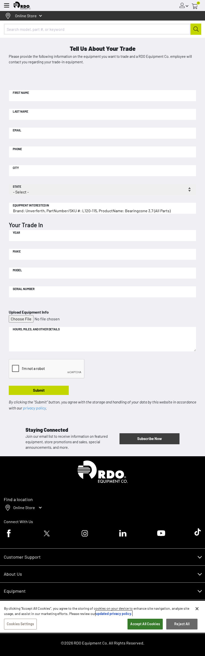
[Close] (197, 608)
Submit (39, 390)
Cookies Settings (20, 624)
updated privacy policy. (114, 613)
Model (17, 270)
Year (16, 232)
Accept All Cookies (145, 624)
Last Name (20, 111)
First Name (21, 92)
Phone (17, 149)
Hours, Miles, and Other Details (36, 329)
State (17, 186)
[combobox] (102, 29)
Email (17, 130)
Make (17, 251)
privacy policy (34, 407)
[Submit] (195, 29)
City (16, 167)
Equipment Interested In (31, 205)
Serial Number (23, 289)
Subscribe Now (149, 438)
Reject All (181, 624)
